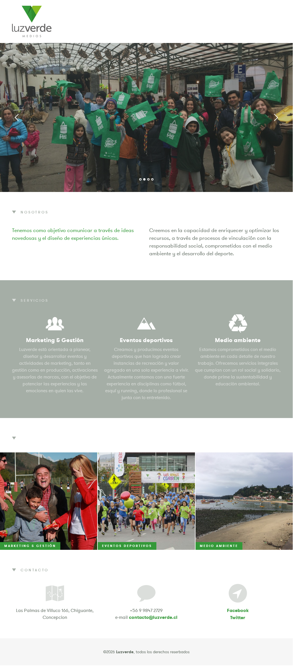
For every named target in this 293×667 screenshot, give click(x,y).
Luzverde (31, 21)
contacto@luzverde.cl (153, 617)
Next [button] (275, 117)
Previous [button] (17, 117)
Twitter (237, 618)
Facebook (238, 610)
